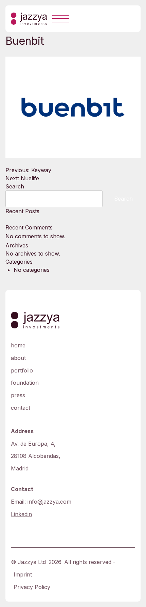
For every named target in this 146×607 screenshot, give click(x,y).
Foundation (25, 382)
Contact (20, 407)
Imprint (23, 574)
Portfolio (22, 370)
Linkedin (21, 514)
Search (14, 186)
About (18, 358)
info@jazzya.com (49, 501)
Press (18, 395)
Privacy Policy (32, 587)
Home (18, 345)
